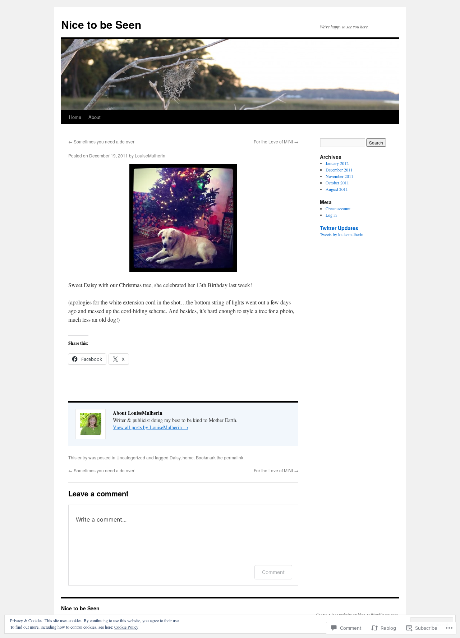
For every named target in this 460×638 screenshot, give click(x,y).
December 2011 (339, 170)
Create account (338, 208)
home (188, 457)
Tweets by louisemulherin (341, 234)
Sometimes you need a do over (101, 141)
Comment (273, 572)
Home (75, 117)
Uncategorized (130, 457)
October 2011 (337, 182)
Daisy (175, 457)
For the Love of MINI (276, 141)
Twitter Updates (339, 227)
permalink (233, 457)
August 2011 (337, 189)
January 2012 (337, 163)
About (94, 117)
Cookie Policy (126, 627)
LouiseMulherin (150, 155)
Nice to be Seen (101, 24)
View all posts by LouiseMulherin (150, 427)
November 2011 (339, 176)
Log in (331, 215)
